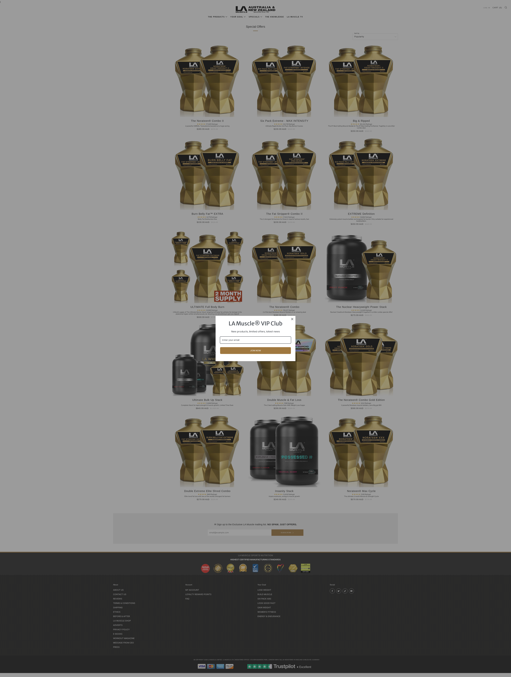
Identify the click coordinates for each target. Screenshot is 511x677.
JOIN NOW (255, 350)
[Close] (292, 319)
